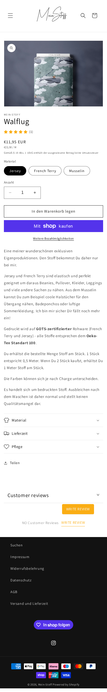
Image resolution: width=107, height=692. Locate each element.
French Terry (45, 170)
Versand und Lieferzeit (29, 603)
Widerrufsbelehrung (27, 568)
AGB (13, 591)
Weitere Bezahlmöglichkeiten (53, 238)
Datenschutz (21, 580)
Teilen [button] (15, 462)
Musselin (77, 170)
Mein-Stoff (45, 684)
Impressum (19, 556)
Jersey (15, 170)
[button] (10, 15)
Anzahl (9, 182)
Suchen (16, 545)
